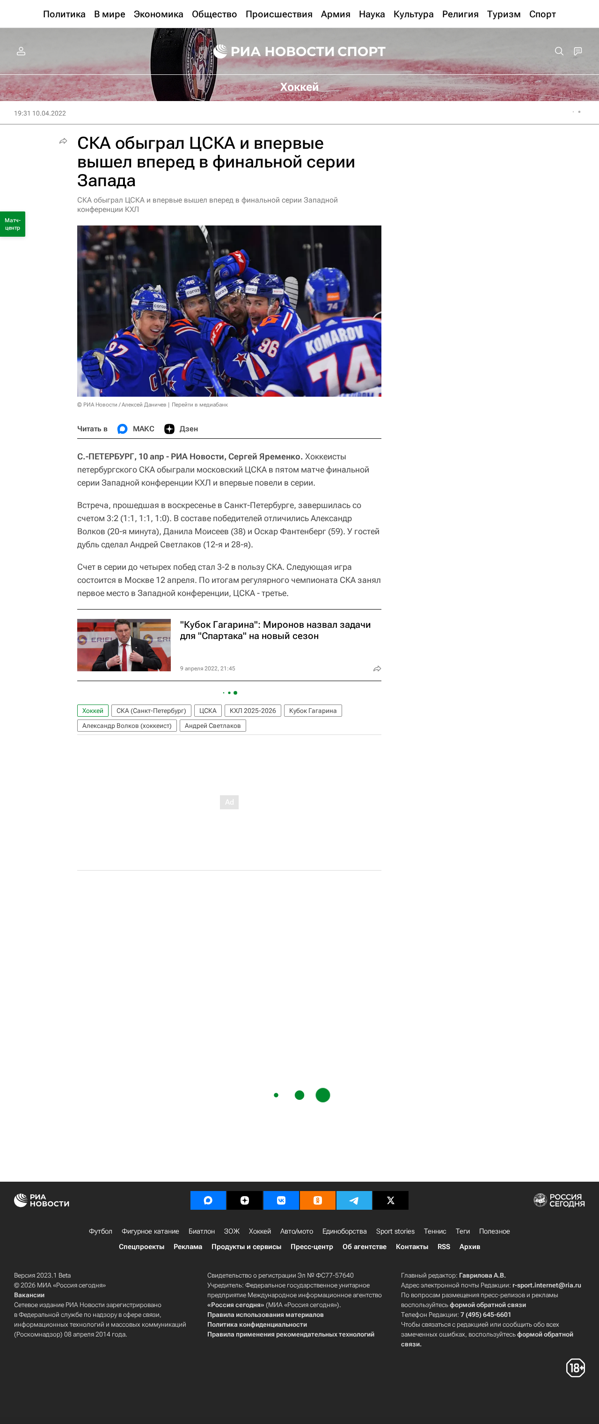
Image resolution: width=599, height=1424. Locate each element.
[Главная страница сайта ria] (267, 51)
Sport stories (395, 1231)
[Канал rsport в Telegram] (354, 1200)
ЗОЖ (232, 1231)
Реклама (188, 1246)
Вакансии (29, 1295)
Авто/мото (296, 1231)
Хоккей (92, 710)
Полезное (494, 1231)
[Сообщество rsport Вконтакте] (281, 1200)
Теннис (435, 1231)
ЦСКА (208, 710)
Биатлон (202, 1231)
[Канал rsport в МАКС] (208, 1200)
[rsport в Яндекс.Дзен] (245, 1200)
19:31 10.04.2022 (40, 113)
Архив (470, 1246)
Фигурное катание (150, 1231)
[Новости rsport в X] (391, 1200)
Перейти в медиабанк (200, 404)
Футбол (100, 1231)
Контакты (412, 1246)
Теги (463, 1231)
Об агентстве (365, 1246)
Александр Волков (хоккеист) (127, 725)
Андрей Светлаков (213, 725)
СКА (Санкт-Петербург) (151, 710)
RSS (444, 1246)
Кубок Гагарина (313, 710)
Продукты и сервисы (246, 1246)
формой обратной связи (488, 1304)
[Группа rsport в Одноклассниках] (318, 1200)
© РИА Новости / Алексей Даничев (122, 404)
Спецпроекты (141, 1246)
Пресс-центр (312, 1246)
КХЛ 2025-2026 (253, 710)
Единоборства (344, 1231)
